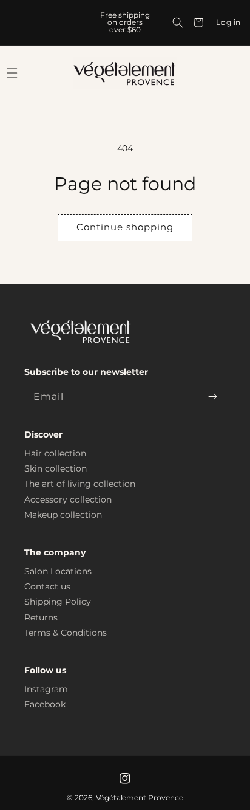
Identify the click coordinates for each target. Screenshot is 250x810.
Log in (228, 22)
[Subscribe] (212, 396)
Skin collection (55, 468)
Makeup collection (63, 514)
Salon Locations (58, 571)
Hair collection (55, 453)
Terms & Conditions (65, 632)
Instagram (46, 689)
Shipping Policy (57, 601)
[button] (177, 22)
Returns (41, 617)
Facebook (45, 704)
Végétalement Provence (140, 797)
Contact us (47, 586)
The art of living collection (79, 483)
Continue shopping (125, 227)
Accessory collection (68, 499)
